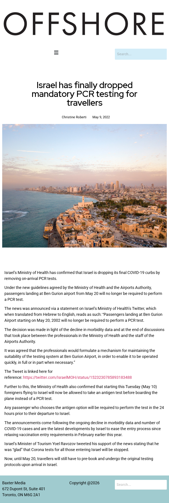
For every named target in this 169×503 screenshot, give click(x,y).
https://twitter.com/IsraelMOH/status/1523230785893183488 (77, 377)
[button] (56, 53)
